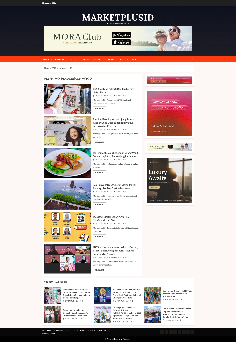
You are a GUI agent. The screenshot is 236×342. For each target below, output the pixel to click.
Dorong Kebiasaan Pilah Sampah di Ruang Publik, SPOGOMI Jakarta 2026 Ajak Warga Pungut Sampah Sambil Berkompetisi (127, 313)
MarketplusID (118, 17)
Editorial (98, 96)
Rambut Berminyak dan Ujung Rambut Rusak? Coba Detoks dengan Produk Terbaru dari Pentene (114, 123)
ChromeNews (112, 339)
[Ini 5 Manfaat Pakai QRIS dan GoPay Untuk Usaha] (67, 99)
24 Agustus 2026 (121, 301)
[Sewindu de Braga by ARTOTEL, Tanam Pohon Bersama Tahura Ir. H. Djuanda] (152, 295)
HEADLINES (47, 59)
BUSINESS (59, 59)
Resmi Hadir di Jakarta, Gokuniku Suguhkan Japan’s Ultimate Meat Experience (75, 313)
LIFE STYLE (72, 59)
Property (123, 59)
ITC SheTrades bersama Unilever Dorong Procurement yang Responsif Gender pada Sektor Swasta (115, 250)
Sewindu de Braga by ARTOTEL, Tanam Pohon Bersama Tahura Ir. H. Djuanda (177, 293)
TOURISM (84, 59)
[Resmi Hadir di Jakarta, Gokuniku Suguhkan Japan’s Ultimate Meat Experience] (52, 314)
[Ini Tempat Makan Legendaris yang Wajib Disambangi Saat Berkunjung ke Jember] (67, 163)
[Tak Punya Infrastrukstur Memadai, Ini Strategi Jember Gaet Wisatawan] (67, 195)
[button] (192, 59)
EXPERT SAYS (109, 59)
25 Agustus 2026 (71, 301)
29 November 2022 (113, 96)
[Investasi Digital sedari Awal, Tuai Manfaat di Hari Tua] (67, 227)
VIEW (134, 59)
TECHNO (96, 59)
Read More (99, 108)
